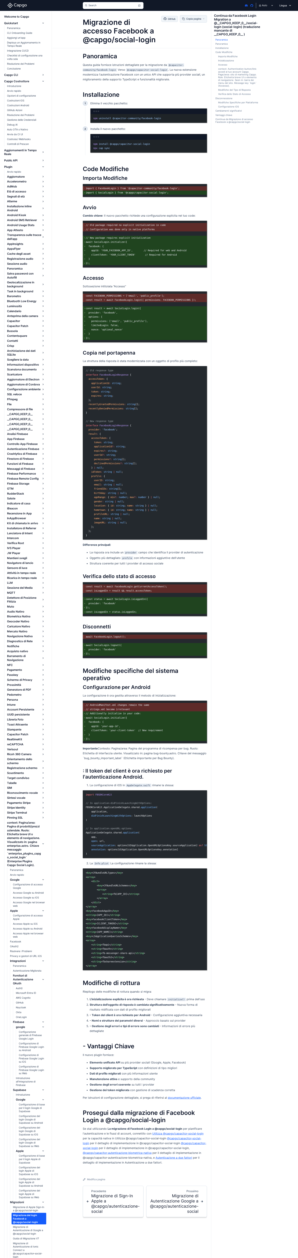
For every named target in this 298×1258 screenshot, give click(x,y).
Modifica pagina (96, 1179)
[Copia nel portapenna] (202, 188)
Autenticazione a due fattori (174, 1157)
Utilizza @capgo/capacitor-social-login (177, 1133)
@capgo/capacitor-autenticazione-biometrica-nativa (117, 1153)
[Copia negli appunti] (202, 636)
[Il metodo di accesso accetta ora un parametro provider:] (202, 295)
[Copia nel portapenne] (202, 118)
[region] (145, 824)
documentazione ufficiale (184, 1097)
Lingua (283, 5)
